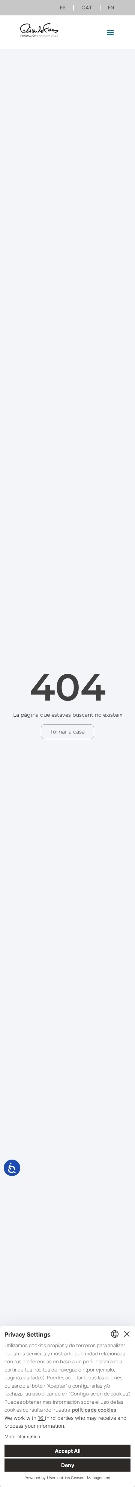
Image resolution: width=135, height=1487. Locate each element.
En (111, 7)
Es (63, 7)
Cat (86, 7)
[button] (110, 32)
